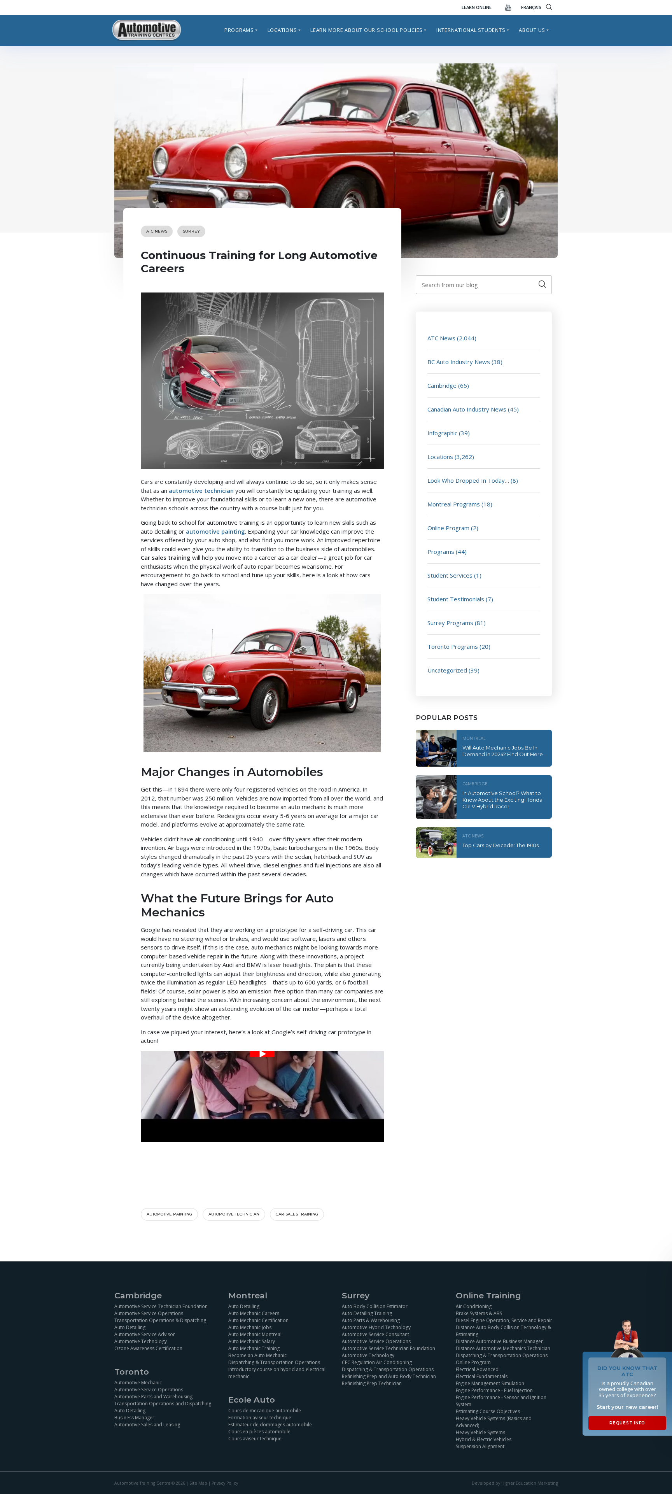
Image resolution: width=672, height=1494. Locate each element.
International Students (471, 29)
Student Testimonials (455, 599)
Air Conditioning (474, 1306)
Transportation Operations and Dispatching (162, 1403)
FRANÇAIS (531, 7)
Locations (282, 29)
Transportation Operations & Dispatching (160, 1320)
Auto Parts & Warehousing (371, 1320)
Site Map (198, 1483)
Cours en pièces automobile (259, 1431)
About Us (532, 29)
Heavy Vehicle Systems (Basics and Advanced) (494, 1422)
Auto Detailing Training (367, 1313)
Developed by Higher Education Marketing (515, 1483)
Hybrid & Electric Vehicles (483, 1439)
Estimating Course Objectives (488, 1411)
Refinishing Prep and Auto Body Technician (389, 1376)
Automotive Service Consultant (375, 1334)
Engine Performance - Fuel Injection (494, 1390)
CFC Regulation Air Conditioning (377, 1362)
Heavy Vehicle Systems (480, 1432)
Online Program (448, 528)
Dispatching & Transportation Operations (274, 1362)
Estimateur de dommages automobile (270, 1424)
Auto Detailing (129, 1327)
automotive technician (201, 490)
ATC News (156, 231)
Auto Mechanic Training (254, 1348)
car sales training (297, 1214)
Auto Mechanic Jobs (249, 1327)
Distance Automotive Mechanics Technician (503, 1348)
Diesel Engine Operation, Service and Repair (504, 1320)
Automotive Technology (140, 1341)
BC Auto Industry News (458, 362)
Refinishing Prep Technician (372, 1383)
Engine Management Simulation (490, 1383)
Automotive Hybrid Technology (376, 1327)
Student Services (449, 575)
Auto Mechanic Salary (251, 1341)
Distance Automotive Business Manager (499, 1341)
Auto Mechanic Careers (253, 1313)
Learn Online (477, 7)
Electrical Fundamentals (482, 1376)
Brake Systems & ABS (479, 1313)
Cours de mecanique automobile (264, 1410)
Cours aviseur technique (255, 1438)
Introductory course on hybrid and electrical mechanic (277, 1373)
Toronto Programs (452, 646)
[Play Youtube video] (262, 1054)
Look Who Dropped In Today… (468, 480)
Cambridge (442, 385)
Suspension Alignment (480, 1446)
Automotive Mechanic (138, 1382)
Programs (239, 29)
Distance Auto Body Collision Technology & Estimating (503, 1331)
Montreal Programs (453, 504)
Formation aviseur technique (259, 1417)
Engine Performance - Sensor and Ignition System (501, 1401)
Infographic (442, 433)
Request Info (627, 1423)
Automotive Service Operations (148, 1313)
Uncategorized (447, 670)
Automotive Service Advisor (144, 1334)
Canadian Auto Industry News (466, 409)
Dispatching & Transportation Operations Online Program (502, 1359)
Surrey (191, 231)
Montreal (474, 738)
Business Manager (134, 1417)
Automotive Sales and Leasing (147, 1424)
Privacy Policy (225, 1483)
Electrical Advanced (477, 1369)
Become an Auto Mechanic (257, 1355)
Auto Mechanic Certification (258, 1320)
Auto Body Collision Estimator (375, 1306)
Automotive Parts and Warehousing (153, 1396)
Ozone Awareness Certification (148, 1348)
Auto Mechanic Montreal (255, 1334)
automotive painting (215, 531)
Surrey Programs (450, 623)
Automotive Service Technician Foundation (161, 1306)
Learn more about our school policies (366, 29)
